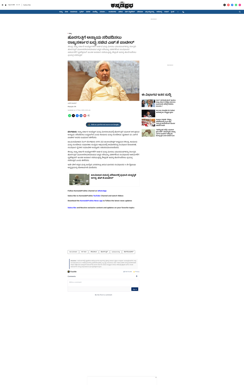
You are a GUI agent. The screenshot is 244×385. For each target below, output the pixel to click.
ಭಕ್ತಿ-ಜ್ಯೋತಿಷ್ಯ (149, 12)
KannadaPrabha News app (91, 201)
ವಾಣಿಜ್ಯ (95, 12)
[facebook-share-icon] (77, 117)
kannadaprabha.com (76, 263)
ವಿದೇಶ (88, 12)
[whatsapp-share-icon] (69, 117)
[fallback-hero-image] (148, 103)
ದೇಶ (66, 12)
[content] (100, 196)
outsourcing (116, 252)
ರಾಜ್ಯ (61, 12)
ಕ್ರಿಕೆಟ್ (82, 12)
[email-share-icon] (84, 117)
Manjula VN (72, 106)
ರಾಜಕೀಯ (73, 12)
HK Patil (83, 252)
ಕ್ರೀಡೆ (172, 12)
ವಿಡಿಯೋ (140, 12)
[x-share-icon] (73, 117)
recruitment (73, 252)
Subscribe (27, 5)
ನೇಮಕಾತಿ (93, 252)
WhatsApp (102, 191)
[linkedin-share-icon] (81, 117)
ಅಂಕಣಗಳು (112, 12)
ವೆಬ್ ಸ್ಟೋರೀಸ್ (130, 12)
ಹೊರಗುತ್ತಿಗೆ (104, 252)
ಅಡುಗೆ (166, 12)
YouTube (96, 196)
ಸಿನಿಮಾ (102, 12)
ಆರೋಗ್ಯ (159, 12)
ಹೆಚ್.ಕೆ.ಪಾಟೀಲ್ (128, 252)
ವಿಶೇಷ (120, 12)
